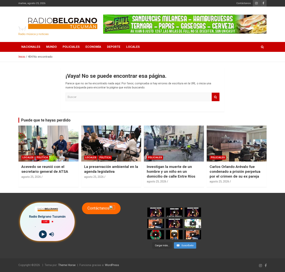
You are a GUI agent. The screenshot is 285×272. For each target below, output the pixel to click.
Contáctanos (243, 3)
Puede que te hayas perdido (46, 120)
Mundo (51, 47)
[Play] (43, 234)
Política (42, 157)
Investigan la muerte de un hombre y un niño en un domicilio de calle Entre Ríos (171, 171)
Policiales (71, 47)
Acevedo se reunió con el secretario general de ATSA (44, 169)
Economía (93, 47)
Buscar (215, 97)
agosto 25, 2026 (31, 176)
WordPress (112, 265)
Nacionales (30, 47)
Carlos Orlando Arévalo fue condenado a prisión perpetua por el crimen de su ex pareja (235, 171)
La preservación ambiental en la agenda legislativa (111, 169)
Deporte (113, 47)
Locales (133, 47)
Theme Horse (67, 265)
